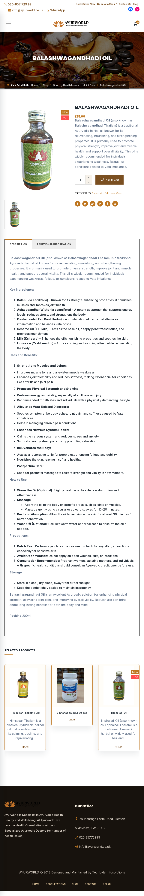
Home (34, 85)
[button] (8, 23)
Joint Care (89, 85)
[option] (36, 150)
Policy (107, 884)
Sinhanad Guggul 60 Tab (72, 712)
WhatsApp (57, 10)
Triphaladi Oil (119, 712)
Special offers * (107, 4)
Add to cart (112, 179)
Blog (135, 4)
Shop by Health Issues (66, 85)
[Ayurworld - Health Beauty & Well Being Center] (72, 23)
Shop (46, 85)
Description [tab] (18, 244)
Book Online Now (85, 4)
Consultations (56, 884)
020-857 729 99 (20, 4)
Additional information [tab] (54, 244)
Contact (91, 884)
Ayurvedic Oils (100, 193)
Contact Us (125, 4)
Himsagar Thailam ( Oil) (25, 712)
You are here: (20, 85)
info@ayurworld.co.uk (27, 10)
